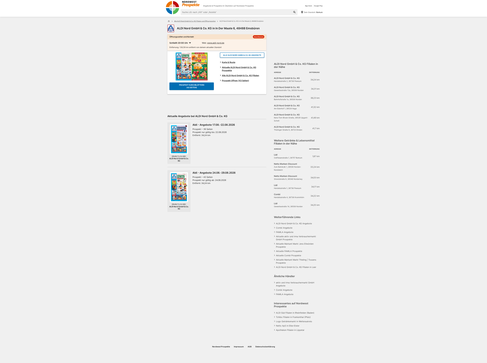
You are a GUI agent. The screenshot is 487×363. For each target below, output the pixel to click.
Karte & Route (228, 62)
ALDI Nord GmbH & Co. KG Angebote (294, 223)
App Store (308, 6)
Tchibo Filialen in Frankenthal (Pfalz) (293, 317)
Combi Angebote (284, 228)
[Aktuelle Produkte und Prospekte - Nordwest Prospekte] (169, 21)
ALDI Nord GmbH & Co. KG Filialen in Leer (296, 267)
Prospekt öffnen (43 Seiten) (235, 80)
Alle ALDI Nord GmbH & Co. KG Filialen (240, 75)
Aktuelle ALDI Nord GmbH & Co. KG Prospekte (239, 69)
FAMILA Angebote (284, 232)
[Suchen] (294, 12)
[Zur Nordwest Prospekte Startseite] (182, 4)
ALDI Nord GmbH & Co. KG (179, 159)
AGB (249, 346)
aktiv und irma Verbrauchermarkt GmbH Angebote (295, 284)
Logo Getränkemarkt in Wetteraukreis (294, 321)
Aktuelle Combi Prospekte (288, 255)
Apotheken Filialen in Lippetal (290, 330)
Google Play (318, 6)
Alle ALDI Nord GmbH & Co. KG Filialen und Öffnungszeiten (195, 21)
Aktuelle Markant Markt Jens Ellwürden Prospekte (295, 245)
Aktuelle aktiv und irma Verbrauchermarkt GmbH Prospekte (296, 238)
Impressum (239, 346)
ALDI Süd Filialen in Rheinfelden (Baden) (295, 313)
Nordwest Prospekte (245, 6)
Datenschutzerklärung (265, 346)
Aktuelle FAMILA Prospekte (289, 251)
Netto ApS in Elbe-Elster (287, 325)
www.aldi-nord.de (215, 43)
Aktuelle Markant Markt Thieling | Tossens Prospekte (296, 261)
